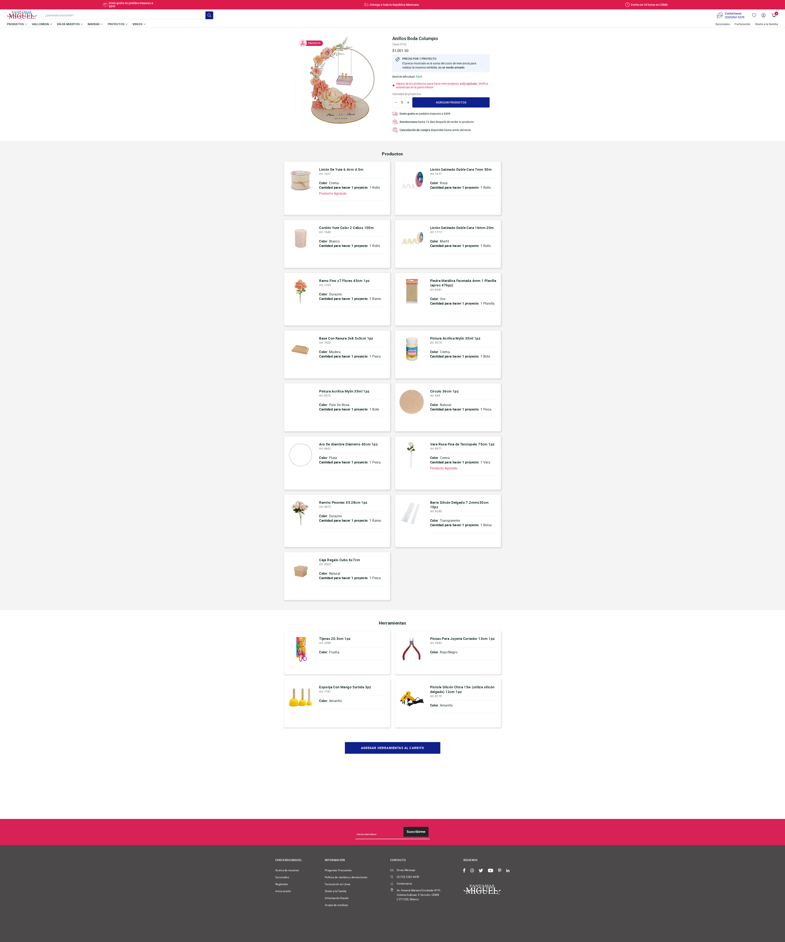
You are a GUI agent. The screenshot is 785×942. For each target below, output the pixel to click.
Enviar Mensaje (406, 870)
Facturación (742, 24)
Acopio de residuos (336, 905)
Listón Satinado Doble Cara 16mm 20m (462, 227)
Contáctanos (404, 883)
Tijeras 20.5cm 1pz (335, 638)
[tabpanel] (339, 80)
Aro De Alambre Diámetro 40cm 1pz (348, 444)
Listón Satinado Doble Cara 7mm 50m (461, 169)
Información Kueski (337, 898)
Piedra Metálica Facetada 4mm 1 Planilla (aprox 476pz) (463, 282)
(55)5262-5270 (734, 17)
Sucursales (722, 24)
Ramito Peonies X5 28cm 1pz (343, 502)
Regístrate (281, 884)
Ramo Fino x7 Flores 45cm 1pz (344, 280)
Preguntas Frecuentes (338, 870)
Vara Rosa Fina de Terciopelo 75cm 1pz (462, 444)
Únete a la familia (766, 24)
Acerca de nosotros (287, 870)
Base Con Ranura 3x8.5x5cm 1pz (346, 338)
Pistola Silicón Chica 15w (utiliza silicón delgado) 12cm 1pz (462, 689)
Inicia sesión (283, 891)
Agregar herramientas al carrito (392, 748)
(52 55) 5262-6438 (408, 877)
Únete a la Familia (336, 891)
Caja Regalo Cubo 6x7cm (339, 559)
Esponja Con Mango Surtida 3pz (345, 687)
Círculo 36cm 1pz (444, 391)
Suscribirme (416, 831)
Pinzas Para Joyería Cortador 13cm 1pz (462, 638)
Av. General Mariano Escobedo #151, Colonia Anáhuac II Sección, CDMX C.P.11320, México (419, 894)
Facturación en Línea (337, 884)
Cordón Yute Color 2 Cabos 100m (346, 227)
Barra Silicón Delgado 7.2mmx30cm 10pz (459, 504)
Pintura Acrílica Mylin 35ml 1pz (455, 338)
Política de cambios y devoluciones (346, 877)
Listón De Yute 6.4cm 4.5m (341, 169)
